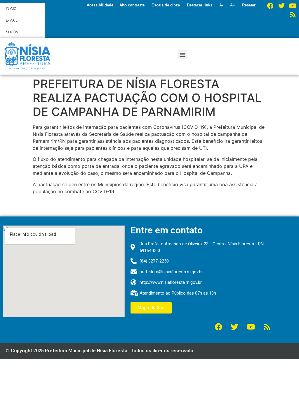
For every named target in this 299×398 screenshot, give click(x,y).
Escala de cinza (166, 5)
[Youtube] (292, 5)
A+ (232, 5)
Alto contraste (132, 5)
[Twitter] (281, 5)
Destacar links (199, 5)
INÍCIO (11, 9)
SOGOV (12, 32)
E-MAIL (12, 20)
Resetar (248, 5)
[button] (182, 54)
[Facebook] (270, 5)
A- (221, 5)
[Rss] (292, 14)
